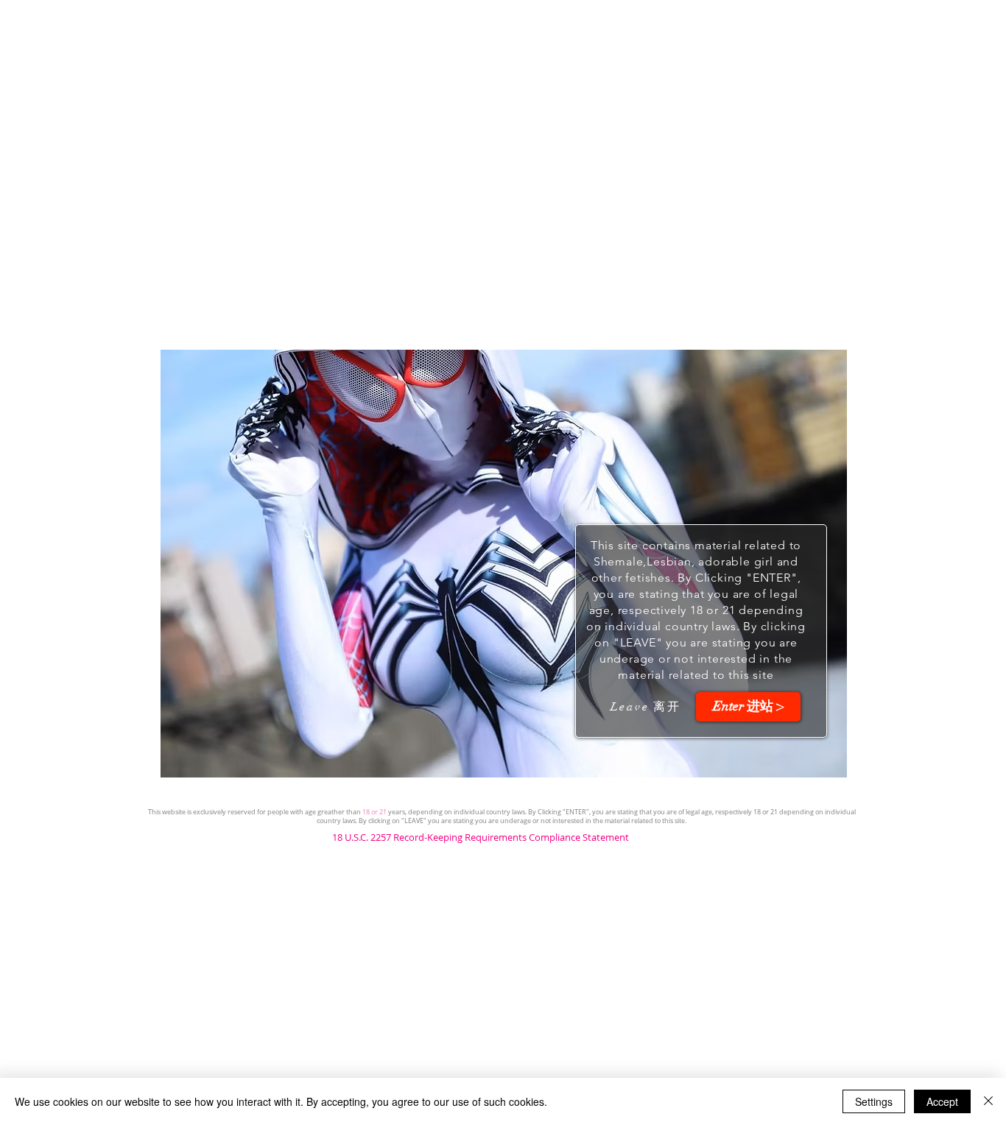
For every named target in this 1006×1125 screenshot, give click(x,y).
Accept (942, 1101)
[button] (748, 707)
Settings (874, 1101)
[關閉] (988, 1101)
